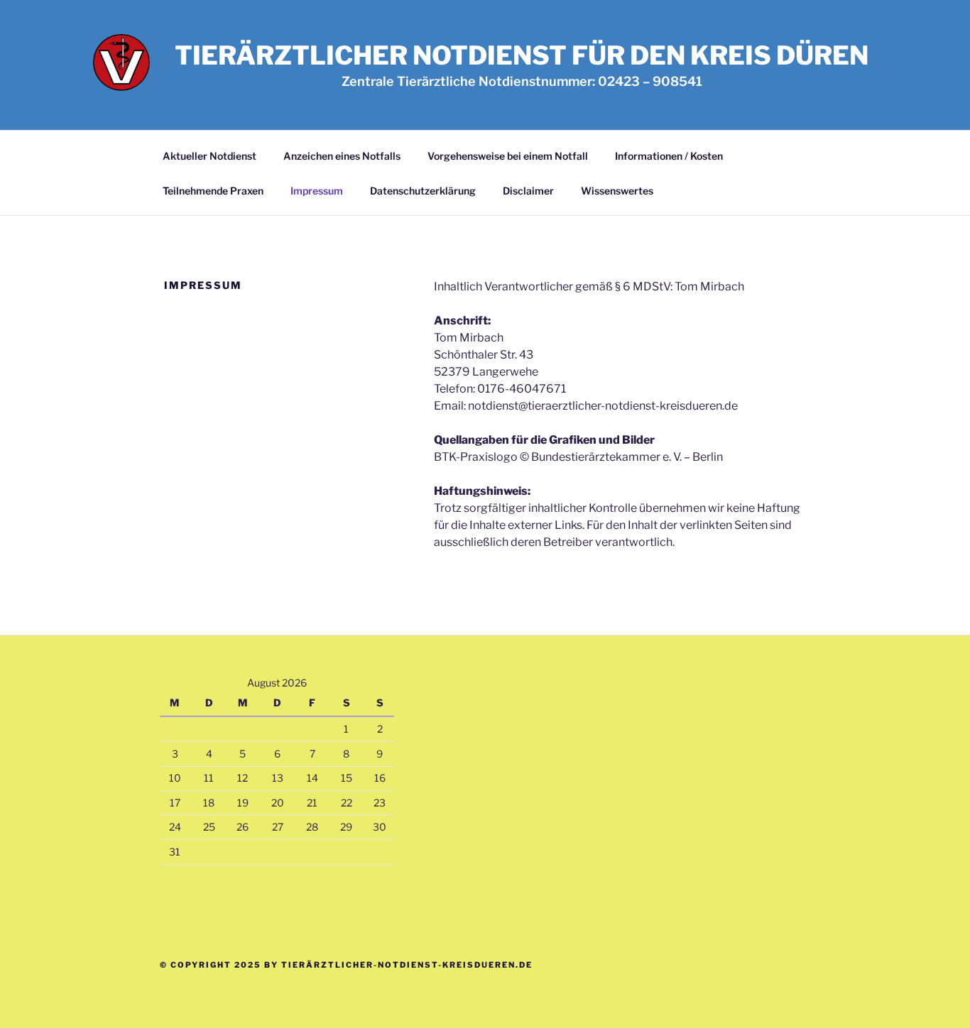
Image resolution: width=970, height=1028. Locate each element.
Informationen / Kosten (669, 156)
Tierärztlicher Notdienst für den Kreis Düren (521, 55)
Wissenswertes (617, 191)
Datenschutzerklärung (423, 191)
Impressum (316, 191)
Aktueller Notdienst (209, 156)
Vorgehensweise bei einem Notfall (507, 156)
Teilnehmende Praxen (213, 191)
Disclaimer (528, 191)
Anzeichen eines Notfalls (341, 156)
